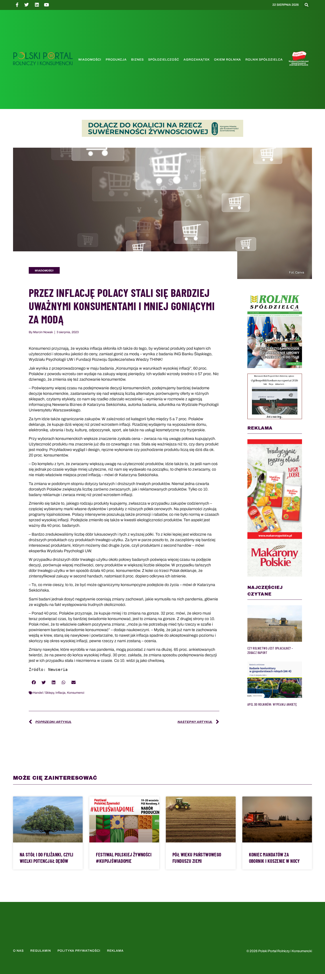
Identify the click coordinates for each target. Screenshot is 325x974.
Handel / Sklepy (43, 692)
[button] (306, 5)
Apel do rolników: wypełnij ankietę (272, 704)
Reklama (115, 950)
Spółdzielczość (163, 59)
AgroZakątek (197, 59)
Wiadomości (89, 59)
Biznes (137, 59)
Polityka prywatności (78, 950)
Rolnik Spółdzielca (264, 59)
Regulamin (40, 950)
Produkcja (116, 59)
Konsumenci (75, 692)
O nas (18, 950)
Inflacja (60, 692)
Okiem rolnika (227, 59)
